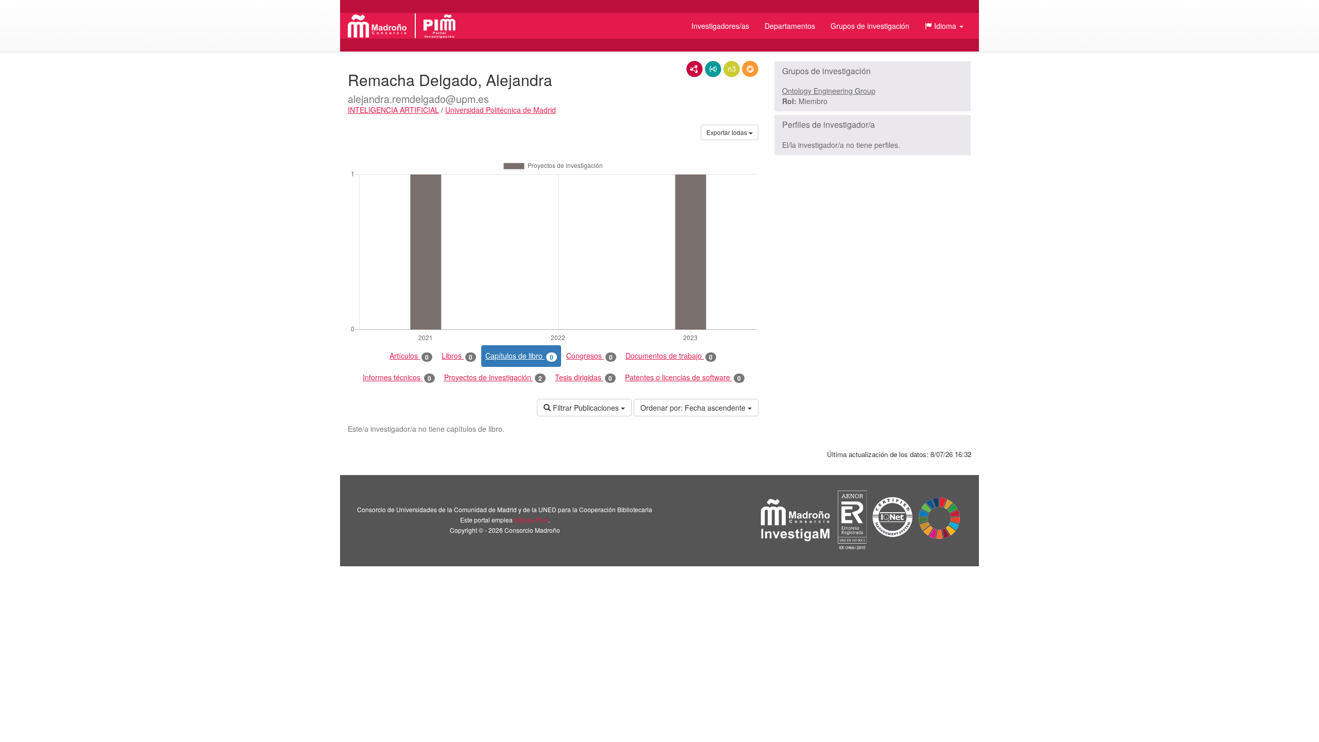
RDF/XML (694, 69)
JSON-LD (713, 69)
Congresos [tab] (589, 355)
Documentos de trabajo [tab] (669, 355)
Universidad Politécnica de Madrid (500, 110)
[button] (944, 26)
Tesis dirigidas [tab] (583, 377)
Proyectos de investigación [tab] (493, 377)
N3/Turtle (731, 69)
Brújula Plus (531, 519)
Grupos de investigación (870, 26)
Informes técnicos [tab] (397, 377)
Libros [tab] (457, 355)
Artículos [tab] (409, 355)
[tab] (872, 71)
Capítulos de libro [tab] (519, 355)
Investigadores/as (720, 26)
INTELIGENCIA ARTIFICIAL (393, 110)
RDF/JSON (750, 69)
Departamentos (790, 26)
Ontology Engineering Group (828, 91)
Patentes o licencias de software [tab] (683, 377)
